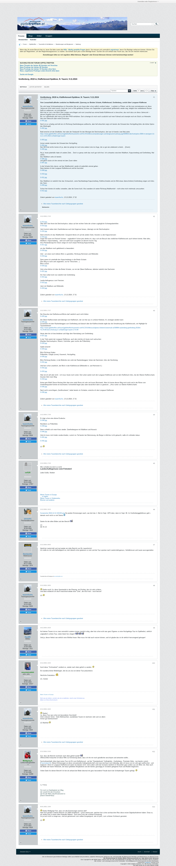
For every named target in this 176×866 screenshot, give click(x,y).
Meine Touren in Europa (48, 495)
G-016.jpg (43, 237)
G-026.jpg (43, 322)
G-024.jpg (43, 288)
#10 (153, 663)
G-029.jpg (43, 349)
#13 (153, 807)
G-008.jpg (43, 170)
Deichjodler (27, 554)
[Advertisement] (52, 8)
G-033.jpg (43, 371)
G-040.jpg (43, 431)
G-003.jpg (43, 140)
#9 (154, 628)
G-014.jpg (43, 226)
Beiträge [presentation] (23, 87)
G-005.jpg (43, 149)
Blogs (30, 36)
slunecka (27, 519)
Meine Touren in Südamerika (50, 498)
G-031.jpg (43, 362)
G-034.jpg (43, 379)
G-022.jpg (43, 277)
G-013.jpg (43, 222)
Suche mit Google (26, 74)
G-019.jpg (43, 256)
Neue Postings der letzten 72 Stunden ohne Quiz (38, 69)
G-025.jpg (43, 316)
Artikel (39, 36)
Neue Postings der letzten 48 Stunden (34, 67)
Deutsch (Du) (24, 852)
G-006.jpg (43, 159)
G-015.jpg (43, 231)
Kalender (33, 40)
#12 (153, 751)
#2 (154, 216)
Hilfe (139, 851)
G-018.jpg (43, 250)
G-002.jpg (43, 128)
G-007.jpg (43, 163)
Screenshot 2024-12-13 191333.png (52, 513)
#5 (154, 463)
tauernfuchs (28, 106)
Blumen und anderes (47, 500)
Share (29, 121)
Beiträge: (26, 118)
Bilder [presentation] (46, 87)
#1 (154, 97)
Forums (21, 36)
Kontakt (147, 851)
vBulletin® (148, 862)
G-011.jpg (43, 177)
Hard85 (28, 637)
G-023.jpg (43, 282)
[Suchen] (156, 24)
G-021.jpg (43, 271)
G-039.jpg (43, 426)
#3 (154, 310)
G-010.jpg (43, 174)
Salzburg (78, 44)
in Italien (45, 496)
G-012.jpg (43, 191)
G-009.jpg (43, 185)
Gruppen (48, 36)
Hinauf (155, 851)
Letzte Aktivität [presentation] (35, 87)
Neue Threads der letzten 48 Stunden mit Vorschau (38, 65)
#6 (154, 509)
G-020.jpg (43, 266)
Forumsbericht (46, 763)
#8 (154, 585)
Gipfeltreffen (32, 44)
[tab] (23, 86)
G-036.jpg (43, 392)
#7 (154, 545)
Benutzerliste (23, 40)
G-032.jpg (43, 368)
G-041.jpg (43, 437)
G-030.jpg (43, 356)
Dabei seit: (27, 114)
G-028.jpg (43, 343)
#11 (154, 709)
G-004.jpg (43, 145)
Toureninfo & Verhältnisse (46, 44)
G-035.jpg (43, 387)
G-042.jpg (43, 441)
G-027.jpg (43, 335)
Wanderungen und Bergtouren (64, 44)
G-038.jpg (43, 420)
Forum (25, 44)
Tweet (29, 124)
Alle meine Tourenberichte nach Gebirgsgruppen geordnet (63, 204)
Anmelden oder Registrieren (147, 1)
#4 (154, 415)
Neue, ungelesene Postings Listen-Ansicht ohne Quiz (39, 71)
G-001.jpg (43, 120)
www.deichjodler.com (58, 576)
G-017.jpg (43, 245)
